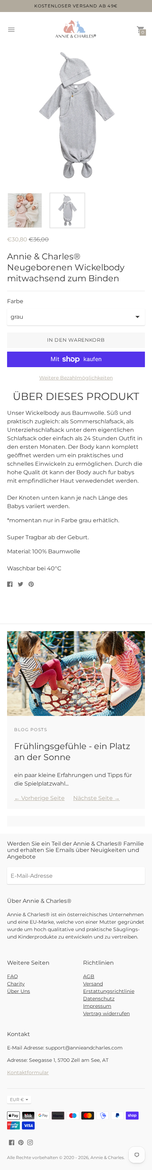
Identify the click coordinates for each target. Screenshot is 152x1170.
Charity (16, 984)
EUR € (17, 1099)
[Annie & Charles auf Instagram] (30, 1142)
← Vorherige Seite (39, 798)
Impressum (97, 1006)
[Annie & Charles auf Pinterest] (21, 1142)
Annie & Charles (107, 1157)
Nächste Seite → (96, 798)
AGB (88, 976)
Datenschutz (99, 998)
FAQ (12, 976)
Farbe (15, 301)
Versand (93, 984)
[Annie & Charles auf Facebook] (11, 1142)
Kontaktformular (28, 1072)
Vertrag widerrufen (106, 1013)
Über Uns (18, 991)
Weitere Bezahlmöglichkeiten (76, 378)
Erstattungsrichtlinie (108, 991)
